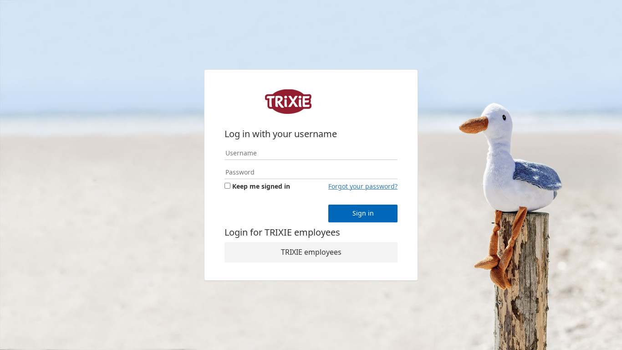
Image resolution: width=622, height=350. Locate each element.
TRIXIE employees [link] (311, 252)
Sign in (363, 213)
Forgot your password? (363, 186)
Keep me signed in (261, 186)
